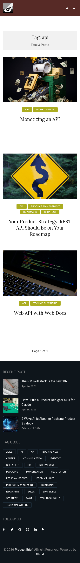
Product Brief (24, 549)
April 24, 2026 (29, 386)
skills (31, 491)
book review (50, 451)
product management (45, 206)
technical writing (45, 303)
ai (22, 451)
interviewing (47, 465)
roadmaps (30, 212)
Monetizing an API (40, 119)
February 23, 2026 (31, 428)
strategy (50, 212)
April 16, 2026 (29, 409)
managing (12, 471)
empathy (55, 458)
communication (32, 458)
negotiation (58, 471)
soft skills (49, 491)
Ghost (40, 554)
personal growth (17, 478)
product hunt (45, 478)
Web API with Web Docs (40, 313)
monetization (45, 109)
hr (29, 465)
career (10, 458)
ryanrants (12, 491)
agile (9, 451)
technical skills (50, 498)
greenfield (12, 465)
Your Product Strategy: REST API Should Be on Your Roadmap (40, 228)
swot (29, 498)
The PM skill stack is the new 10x (44, 381)
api (27, 109)
